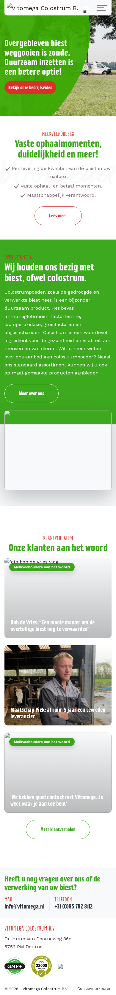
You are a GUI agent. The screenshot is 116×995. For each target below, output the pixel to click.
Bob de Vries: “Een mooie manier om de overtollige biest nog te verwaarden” (52, 625)
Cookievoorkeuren (94, 988)
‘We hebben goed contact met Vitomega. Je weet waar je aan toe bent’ (56, 800)
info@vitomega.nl (24, 906)
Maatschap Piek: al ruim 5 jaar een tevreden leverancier (57, 713)
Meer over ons (31, 393)
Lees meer (58, 215)
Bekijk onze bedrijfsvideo (30, 87)
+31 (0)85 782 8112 (73, 906)
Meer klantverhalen (58, 829)
